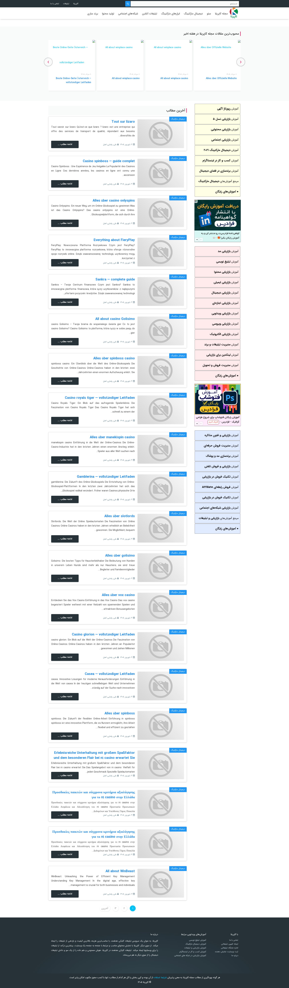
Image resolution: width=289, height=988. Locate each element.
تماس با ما (54, 3)
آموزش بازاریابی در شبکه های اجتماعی (190, 955)
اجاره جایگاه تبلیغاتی (229, 947)
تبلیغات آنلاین (149, 14)
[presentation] (241, 62)
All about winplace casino (174, 78)
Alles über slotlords (119, 516)
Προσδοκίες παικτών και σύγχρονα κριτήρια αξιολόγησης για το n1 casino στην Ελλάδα (93, 795)
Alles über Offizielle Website (221, 78)
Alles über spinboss (120, 713)
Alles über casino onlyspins (114, 200)
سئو (209, 14)
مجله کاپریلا (221, 14)
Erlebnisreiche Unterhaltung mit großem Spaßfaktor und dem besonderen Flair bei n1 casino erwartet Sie (94, 755)
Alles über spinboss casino (114, 358)
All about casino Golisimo (115, 319)
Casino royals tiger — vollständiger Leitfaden (100, 397)
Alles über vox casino (118, 595)
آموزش (227, 108)
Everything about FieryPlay (114, 240)
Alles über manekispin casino (112, 437)
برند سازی (92, 14)
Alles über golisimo (120, 555)
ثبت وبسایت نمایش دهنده (226, 951)
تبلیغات (66, 3)
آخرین (104, 908)
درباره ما (234, 955)
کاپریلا (75, 3)
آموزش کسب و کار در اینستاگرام (192, 951)
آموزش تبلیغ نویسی (197, 940)
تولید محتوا (108, 14)
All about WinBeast (120, 871)
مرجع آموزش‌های (218, 181)
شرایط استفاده (160, 977)
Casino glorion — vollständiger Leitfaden (103, 634)
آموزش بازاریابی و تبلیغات (195, 947)
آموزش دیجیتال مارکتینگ (195, 944)
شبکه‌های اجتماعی (128, 14)
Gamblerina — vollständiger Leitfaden (106, 476)
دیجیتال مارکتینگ (193, 14)
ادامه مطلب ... (65, 144)
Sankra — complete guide (115, 279)
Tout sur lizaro (123, 121)
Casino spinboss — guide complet (109, 161)
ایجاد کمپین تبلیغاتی (229, 944)
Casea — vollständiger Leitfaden (110, 674)
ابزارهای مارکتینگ (170, 14)
